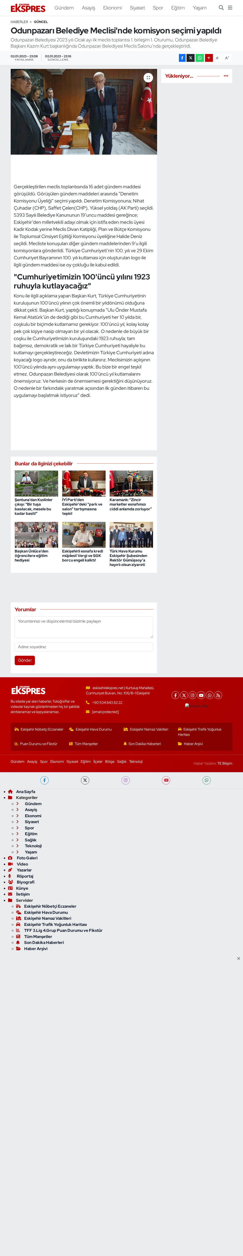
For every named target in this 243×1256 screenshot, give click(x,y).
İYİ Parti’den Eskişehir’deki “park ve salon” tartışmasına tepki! (82, 506)
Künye (22, 888)
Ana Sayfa (25, 791)
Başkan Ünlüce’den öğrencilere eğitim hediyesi (31, 556)
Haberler (19, 22)
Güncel (41, 22)
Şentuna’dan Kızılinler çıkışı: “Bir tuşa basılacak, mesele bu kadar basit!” (34, 506)
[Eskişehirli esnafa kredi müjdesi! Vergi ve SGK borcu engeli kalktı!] (84, 534)
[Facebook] (175, 695)
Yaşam (200, 7)
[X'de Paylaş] (191, 58)
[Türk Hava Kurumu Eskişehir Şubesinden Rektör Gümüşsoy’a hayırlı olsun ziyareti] (131, 534)
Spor (158, 7)
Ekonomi (112, 7)
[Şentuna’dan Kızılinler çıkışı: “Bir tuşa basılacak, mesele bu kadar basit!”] (36, 483)
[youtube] (166, 780)
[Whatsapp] (210, 695)
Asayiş (88, 7)
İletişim (23, 894)
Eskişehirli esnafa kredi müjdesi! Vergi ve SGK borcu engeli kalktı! (82, 556)
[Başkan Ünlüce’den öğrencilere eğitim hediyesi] (36, 534)
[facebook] (44, 780)
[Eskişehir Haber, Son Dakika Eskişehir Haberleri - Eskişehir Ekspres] (28, 8)
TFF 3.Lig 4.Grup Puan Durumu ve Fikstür (63, 930)
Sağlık (121, 761)
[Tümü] (226, 75)
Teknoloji (136, 761)
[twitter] (85, 780)
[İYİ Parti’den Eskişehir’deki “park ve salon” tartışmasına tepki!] (84, 483)
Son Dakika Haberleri (145, 743)
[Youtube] (201, 695)
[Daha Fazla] (209, 58)
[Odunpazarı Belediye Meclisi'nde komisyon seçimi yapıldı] (84, 112)
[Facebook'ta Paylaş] (182, 58)
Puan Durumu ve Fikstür (38, 743)
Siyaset (137, 7)
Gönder (25, 660)
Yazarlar (24, 870)
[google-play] (197, 706)
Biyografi (25, 882)
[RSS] (218, 695)
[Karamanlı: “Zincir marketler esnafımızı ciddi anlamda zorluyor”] (131, 483)
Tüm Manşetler (86, 743)
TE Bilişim (224, 763)
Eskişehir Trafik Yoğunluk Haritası (200, 732)
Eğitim (178, 7)
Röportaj (24, 876)
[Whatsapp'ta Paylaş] (200, 58)
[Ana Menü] (230, 8)
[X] (184, 695)
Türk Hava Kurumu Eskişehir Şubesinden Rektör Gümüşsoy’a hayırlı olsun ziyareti (128, 558)
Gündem (64, 7)
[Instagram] (192, 695)
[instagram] (126, 780)
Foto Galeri (26, 858)
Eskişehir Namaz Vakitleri (149, 729)
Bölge (109, 761)
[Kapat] (240, 959)
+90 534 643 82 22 (107, 702)
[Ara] (221, 8)
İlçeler (98, 761)
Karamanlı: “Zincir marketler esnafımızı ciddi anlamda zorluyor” (131, 504)
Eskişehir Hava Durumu (94, 729)
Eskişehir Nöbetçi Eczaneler (42, 729)
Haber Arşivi (193, 743)
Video (22, 864)
